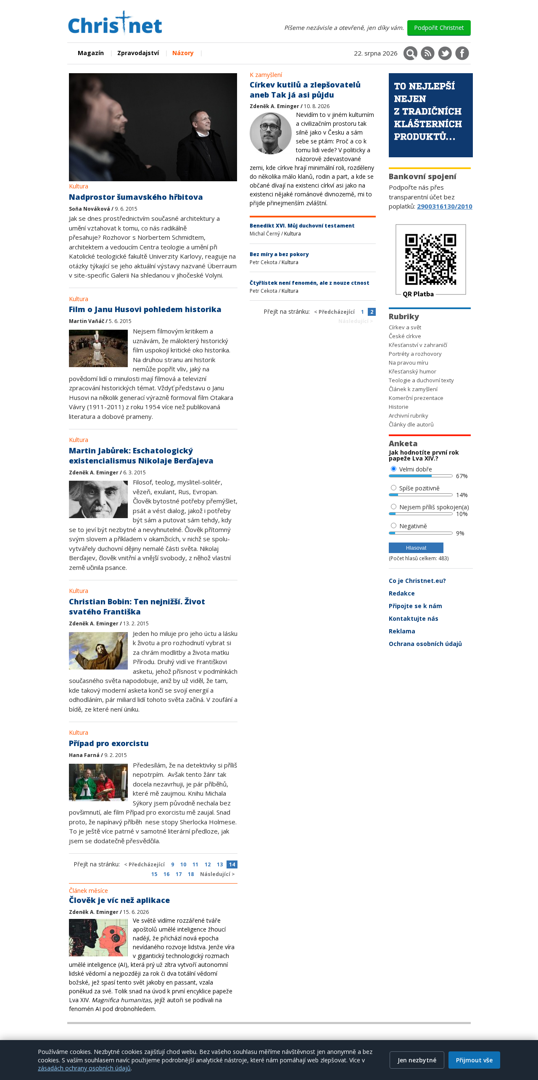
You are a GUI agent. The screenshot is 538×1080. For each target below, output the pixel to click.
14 (232, 864)
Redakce (402, 593)
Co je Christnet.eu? (417, 581)
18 (191, 874)
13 (220, 864)
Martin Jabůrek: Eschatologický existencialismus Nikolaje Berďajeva (141, 455)
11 (195, 864)
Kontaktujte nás (413, 618)
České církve (405, 336)
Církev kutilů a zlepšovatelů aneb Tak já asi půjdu (305, 89)
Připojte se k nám (415, 606)
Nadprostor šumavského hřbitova (136, 197)
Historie (399, 406)
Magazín (91, 53)
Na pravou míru (408, 362)
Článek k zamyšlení (413, 389)
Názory (183, 53)
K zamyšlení (266, 75)
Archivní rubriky (408, 415)
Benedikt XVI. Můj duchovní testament (302, 225)
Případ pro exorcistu (109, 743)
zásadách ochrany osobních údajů (84, 1068)
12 (208, 864)
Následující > (217, 874)
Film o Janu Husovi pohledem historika (145, 309)
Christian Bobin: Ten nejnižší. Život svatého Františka (137, 606)
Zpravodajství (138, 53)
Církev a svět (405, 327)
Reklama (402, 631)
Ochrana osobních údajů (425, 644)
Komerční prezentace (416, 398)
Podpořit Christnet (439, 28)
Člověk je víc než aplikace (119, 900)
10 (183, 864)
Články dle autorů (411, 424)
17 (179, 874)
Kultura (78, 186)
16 (166, 874)
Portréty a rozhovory (415, 353)
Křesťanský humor (412, 371)
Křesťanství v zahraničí (418, 345)
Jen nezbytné (417, 1060)
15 (154, 874)
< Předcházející (144, 864)
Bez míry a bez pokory (279, 254)
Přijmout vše (474, 1060)
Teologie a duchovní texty (421, 380)
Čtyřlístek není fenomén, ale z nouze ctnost (309, 282)
